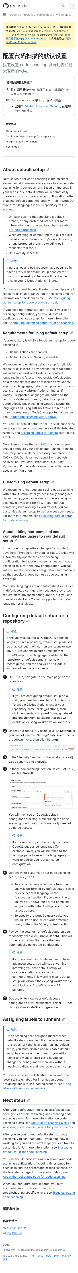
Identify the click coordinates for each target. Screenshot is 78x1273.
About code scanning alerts (50, 1123)
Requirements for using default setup (36, 333)
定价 (56, 1255)
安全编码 (14, 14)
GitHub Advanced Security (43, 106)
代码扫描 (28, 14)
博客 (5, 1259)
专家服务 (67, 1255)
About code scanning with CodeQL (33, 417)
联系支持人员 (14, 1233)
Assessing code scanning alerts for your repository (38, 1127)
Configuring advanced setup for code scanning (41, 323)
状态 (48, 1255)
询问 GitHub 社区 (16, 1227)
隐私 (40, 1255)
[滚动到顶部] (70, 1265)
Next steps (14, 1100)
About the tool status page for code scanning (34, 1176)
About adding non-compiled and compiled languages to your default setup (34, 536)
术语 (32, 1255)
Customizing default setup (26, 482)
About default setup (24, 169)
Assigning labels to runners (39, 433)
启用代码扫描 (44, 14)
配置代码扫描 (63, 14)
